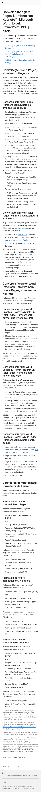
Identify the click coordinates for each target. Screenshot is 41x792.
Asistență (9, 773)
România (4, 783)
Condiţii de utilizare (7, 788)
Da (11, 767)
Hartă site (17, 788)
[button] (33, 2)
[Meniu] (38, 2)
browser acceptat (22, 228)
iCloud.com (22, 235)
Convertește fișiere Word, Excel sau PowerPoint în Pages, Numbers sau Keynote (19, 54)
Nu (19, 767)
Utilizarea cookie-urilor (28, 788)
